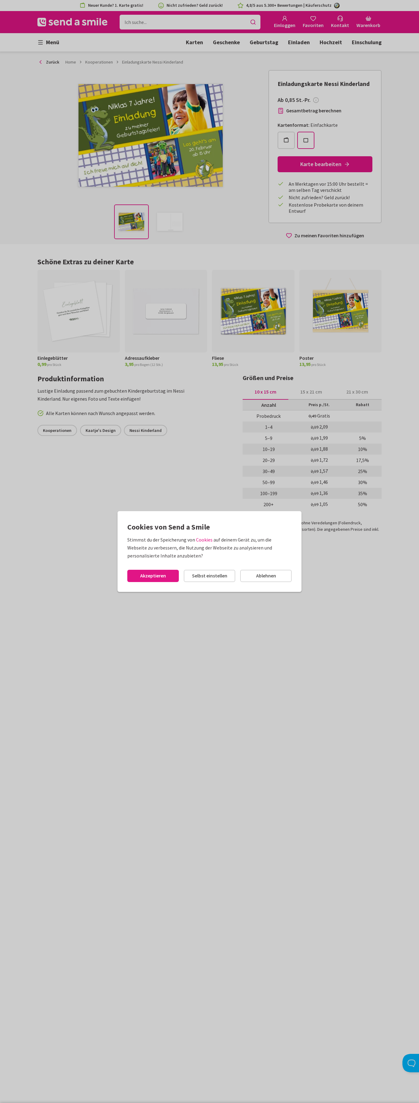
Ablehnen (266, 576)
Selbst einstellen (209, 576)
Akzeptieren (153, 576)
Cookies (204, 540)
